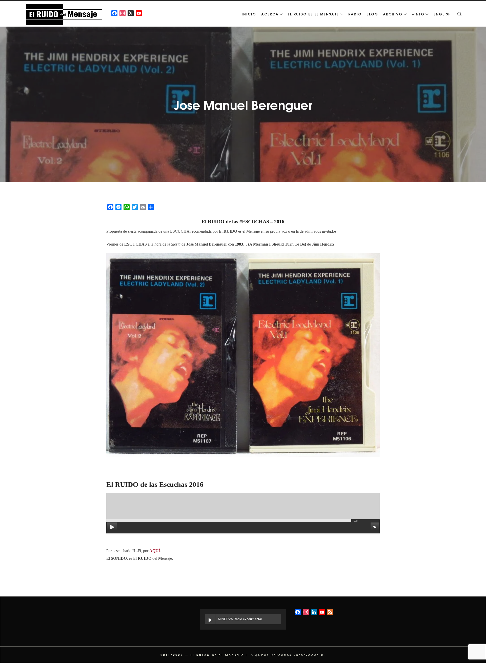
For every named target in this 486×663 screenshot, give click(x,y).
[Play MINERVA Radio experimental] (210, 619)
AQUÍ (154, 551)
